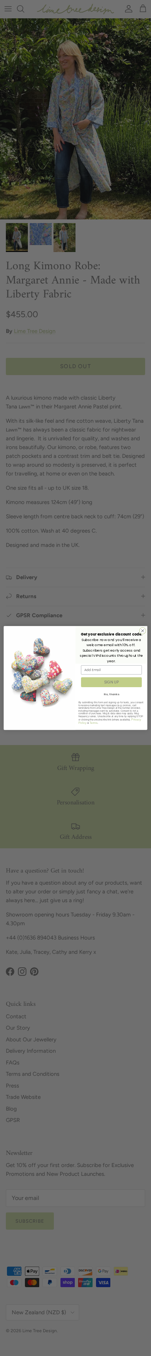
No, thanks (111, 694)
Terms (93, 723)
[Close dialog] (142, 630)
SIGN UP (111, 682)
